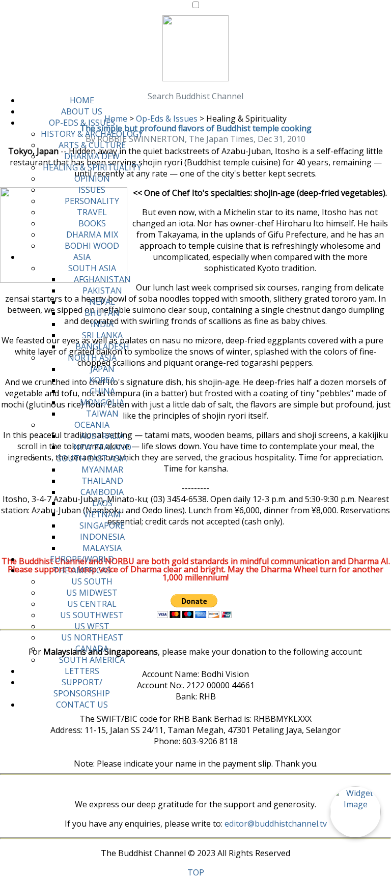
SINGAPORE (102, 525)
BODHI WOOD (92, 245)
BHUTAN (102, 312)
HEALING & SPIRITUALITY (92, 167)
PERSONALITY (92, 201)
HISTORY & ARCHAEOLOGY (92, 133)
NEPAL (102, 301)
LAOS (102, 503)
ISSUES (91, 189)
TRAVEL (92, 212)
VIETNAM (102, 514)
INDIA (102, 324)
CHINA (102, 391)
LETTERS (82, 671)
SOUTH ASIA (92, 268)
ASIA (82, 256)
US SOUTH (92, 581)
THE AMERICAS (82, 570)
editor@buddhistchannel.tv (276, 823)
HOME (82, 100)
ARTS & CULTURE (92, 145)
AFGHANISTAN (102, 279)
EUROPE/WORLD (82, 559)
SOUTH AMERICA (92, 659)
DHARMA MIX (92, 234)
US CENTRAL (92, 603)
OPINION (92, 178)
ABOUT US (81, 111)
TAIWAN (102, 413)
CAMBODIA (102, 491)
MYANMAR (102, 469)
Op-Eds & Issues (167, 118)
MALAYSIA (102, 547)
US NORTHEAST (92, 637)
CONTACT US (82, 704)
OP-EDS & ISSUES (82, 122)
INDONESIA (102, 536)
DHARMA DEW (92, 156)
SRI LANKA (102, 335)
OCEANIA (91, 424)
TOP (195, 872)
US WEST (91, 626)
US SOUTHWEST (92, 615)
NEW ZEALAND (102, 447)
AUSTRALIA (102, 436)
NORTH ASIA (92, 357)
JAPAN (102, 368)
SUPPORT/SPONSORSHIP (81, 688)
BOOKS (92, 223)
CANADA (91, 648)
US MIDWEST (92, 592)
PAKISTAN (102, 290)
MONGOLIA (102, 402)
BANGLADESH (102, 346)
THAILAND (102, 480)
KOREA (102, 380)
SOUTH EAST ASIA (92, 458)
